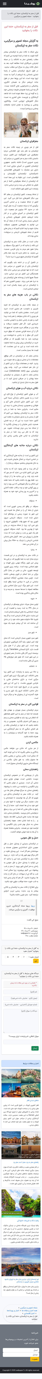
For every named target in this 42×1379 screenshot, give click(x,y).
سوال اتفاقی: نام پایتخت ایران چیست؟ (24, 1036)
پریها (33, 905)
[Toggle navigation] (4, 3)
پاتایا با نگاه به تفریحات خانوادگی (28, 1221)
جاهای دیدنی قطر (33, 1100)
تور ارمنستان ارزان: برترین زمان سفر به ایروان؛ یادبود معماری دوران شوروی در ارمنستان (22, 1280)
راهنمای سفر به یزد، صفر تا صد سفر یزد (26, 1162)
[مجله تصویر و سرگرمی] (32, 4)
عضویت (35, 1359)
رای (36, 960)
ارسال (35, 1048)
